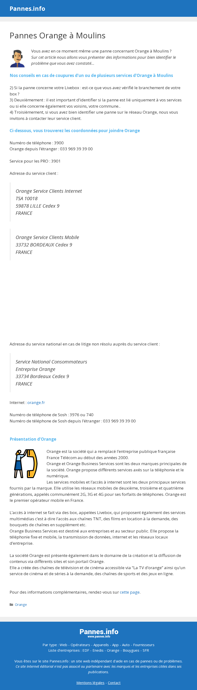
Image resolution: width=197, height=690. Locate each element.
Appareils (101, 644)
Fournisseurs (143, 644)
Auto (126, 644)
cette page (130, 592)
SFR (146, 650)
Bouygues (131, 650)
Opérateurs (80, 644)
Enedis (98, 650)
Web (63, 644)
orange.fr (36, 402)
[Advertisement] (98, 301)
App (115, 644)
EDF (85, 650)
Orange (21, 604)
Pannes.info (27, 8)
